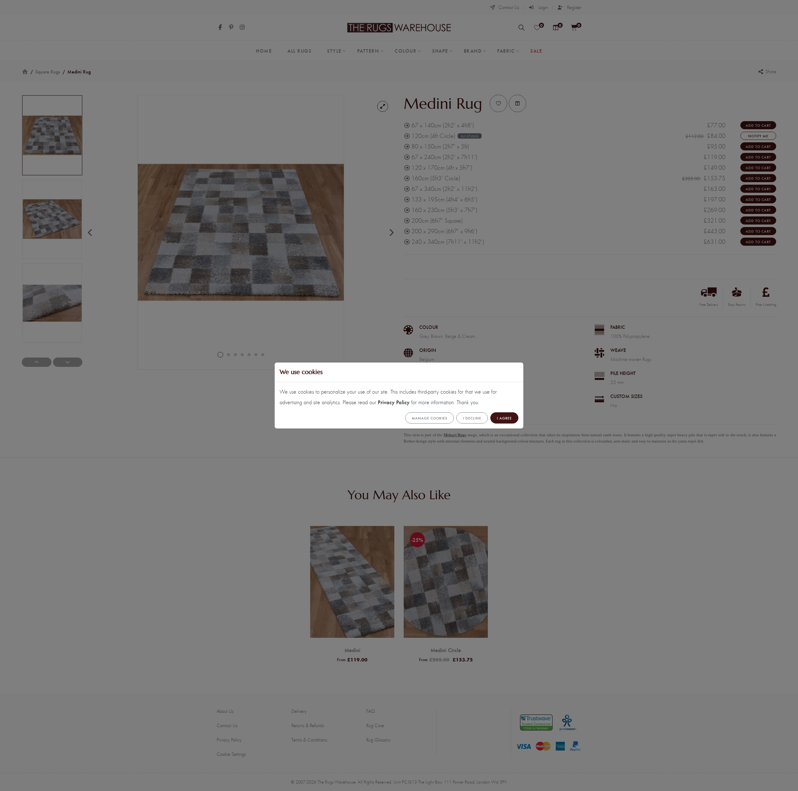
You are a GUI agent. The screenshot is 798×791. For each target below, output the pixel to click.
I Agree (504, 417)
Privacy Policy (394, 402)
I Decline (472, 417)
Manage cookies (429, 417)
